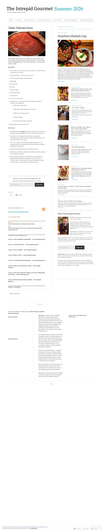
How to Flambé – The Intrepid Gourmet (25, 250)
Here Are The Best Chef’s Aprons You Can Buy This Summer (81, 128)
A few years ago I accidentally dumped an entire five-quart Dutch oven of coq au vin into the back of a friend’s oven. (82, 112)
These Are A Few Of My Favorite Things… (70, 201)
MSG (21, 117)
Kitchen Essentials (86, 20)
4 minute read (74, 100)
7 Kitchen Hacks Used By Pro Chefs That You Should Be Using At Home (74, 187)
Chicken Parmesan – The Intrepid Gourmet (25, 244)
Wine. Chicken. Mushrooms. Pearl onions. (82, 114)
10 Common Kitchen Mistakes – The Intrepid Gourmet (29, 260)
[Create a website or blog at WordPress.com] (51, 384)
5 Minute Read (61, 81)
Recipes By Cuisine (44, 20)
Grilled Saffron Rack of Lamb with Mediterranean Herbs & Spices (81, 89)
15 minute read (74, 156)
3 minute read (74, 179)
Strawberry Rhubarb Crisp (72, 36)
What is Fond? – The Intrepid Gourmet (24, 255)
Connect (19, 20)
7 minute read (61, 194)
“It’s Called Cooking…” (79, 107)
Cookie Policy (33, 528)
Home (11, 20)
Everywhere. (75, 116)
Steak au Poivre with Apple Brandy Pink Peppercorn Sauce (81, 169)
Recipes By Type (30, 20)
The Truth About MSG (78, 147)
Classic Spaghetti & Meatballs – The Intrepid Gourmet (29, 239)
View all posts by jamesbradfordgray (18, 211)
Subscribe (39, 184)
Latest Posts (57, 20)
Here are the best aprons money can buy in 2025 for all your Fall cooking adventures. (81, 134)
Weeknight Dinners (70, 20)
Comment (40, 304)
